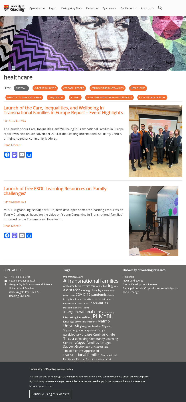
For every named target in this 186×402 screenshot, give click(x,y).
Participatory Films (71, 8)
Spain (87, 347)
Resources (92, 8)
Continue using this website (50, 394)
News (22, 8)
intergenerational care (82, 311)
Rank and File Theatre (152, 97)
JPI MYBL (75, 97)
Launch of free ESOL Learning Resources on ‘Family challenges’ (55, 190)
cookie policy (141, 376)
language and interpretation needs (109, 97)
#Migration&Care (45, 88)
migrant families (91, 326)
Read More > (12, 145)
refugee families (86, 342)
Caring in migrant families (107, 88)
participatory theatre (77, 334)
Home (11, 8)
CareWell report (73, 88)
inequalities (55, 97)
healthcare (138, 88)
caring (99, 286)
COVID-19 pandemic (91, 294)
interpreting (108, 312)
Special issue (37, 8)
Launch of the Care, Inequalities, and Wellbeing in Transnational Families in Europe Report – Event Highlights (63, 110)
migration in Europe (95, 330)
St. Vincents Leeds (99, 347)
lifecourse (92, 321)
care (93, 286)
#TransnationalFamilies (90, 280)
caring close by (91, 290)
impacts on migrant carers (24, 97)
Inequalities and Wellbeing (76, 307)
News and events (133, 280)
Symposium (109, 8)
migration (78, 330)
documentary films (83, 299)
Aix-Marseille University (76, 286)
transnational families (81, 354)
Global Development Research (141, 284)
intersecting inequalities (76, 317)
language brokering (74, 321)
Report (53, 8)
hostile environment (104, 299)
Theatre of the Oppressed (81, 351)
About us (146, 8)
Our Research (128, 8)
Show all (21, 88)
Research (128, 276)
